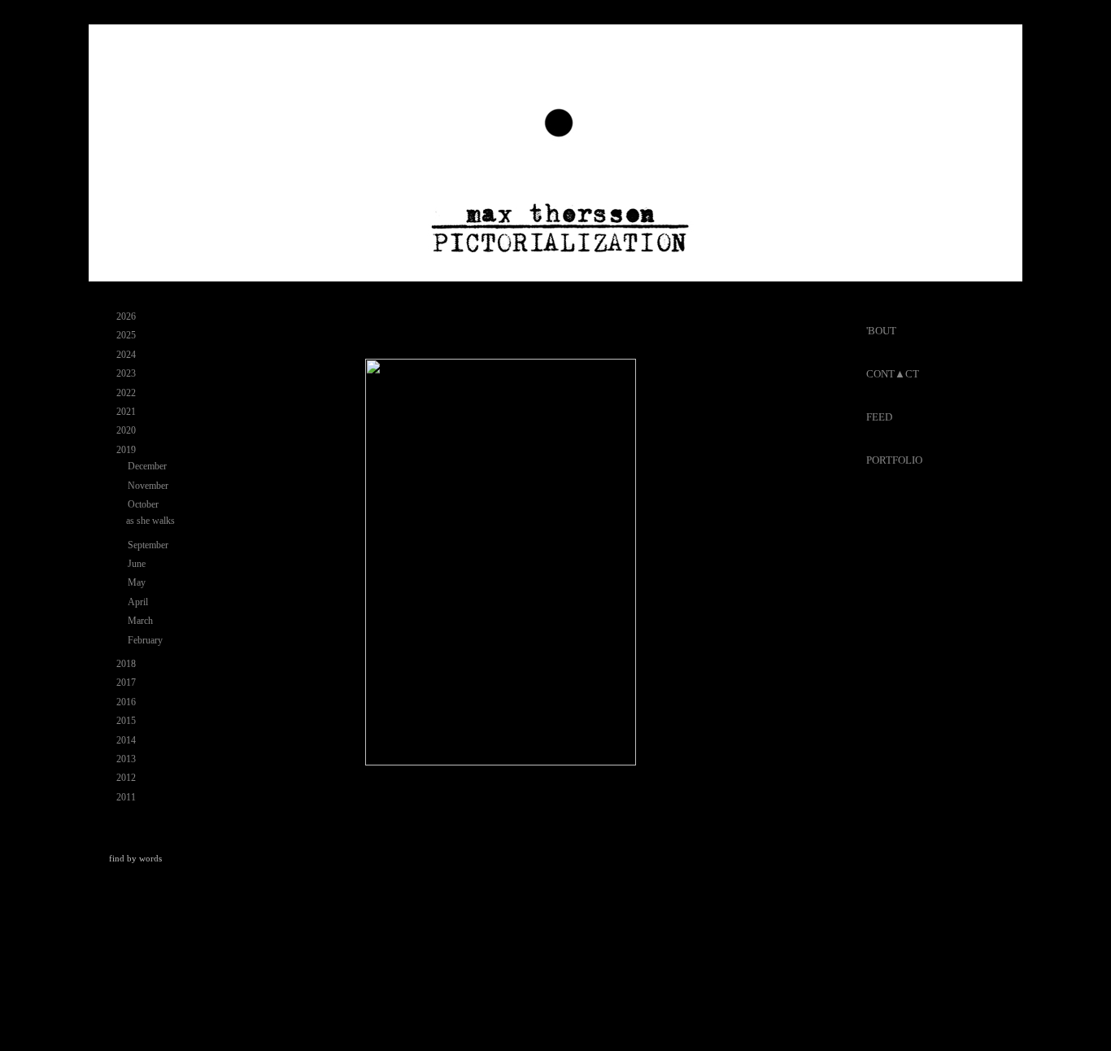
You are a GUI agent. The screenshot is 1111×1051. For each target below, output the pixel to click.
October (144, 504)
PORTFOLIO (894, 460)
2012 (127, 777)
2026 (127, 316)
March (141, 620)
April (139, 602)
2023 (127, 373)
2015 (127, 720)
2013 (127, 759)
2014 (127, 740)
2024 (127, 354)
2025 (127, 335)
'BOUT (881, 331)
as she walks (150, 520)
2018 (127, 663)
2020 (127, 430)
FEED (879, 417)
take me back (590, 865)
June (138, 563)
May (138, 582)
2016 (127, 702)
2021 (127, 411)
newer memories (400, 865)
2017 (127, 682)
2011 (127, 797)
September (149, 545)
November (149, 485)
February (146, 640)
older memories (777, 865)
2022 (127, 393)
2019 (127, 450)
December (148, 466)
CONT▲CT (892, 374)
